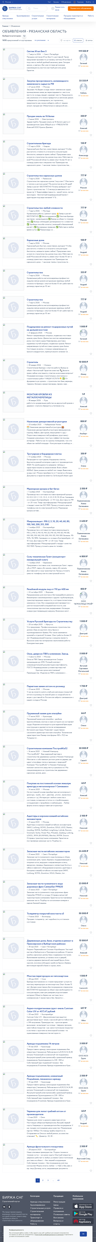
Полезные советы (61, 1214)
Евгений (83, 63)
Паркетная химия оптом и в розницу (46, 686)
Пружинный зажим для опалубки (44, 713)
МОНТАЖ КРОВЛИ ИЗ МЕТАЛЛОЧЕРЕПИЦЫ (39, 396)
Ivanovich (83, 988)
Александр (83, 155)
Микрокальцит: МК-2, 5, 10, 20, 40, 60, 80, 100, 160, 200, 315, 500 (48, 523)
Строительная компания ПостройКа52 (47, 748)
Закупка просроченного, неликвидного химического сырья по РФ (47, 83)
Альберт (83, 433)
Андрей (83, 252)
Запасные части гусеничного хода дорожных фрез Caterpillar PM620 (45, 885)
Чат (49, 2)
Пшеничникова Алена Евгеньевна (83, 504)
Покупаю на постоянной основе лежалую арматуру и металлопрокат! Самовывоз (49, 785)
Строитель (32, 362)
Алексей (83, 128)
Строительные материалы (52, 17)
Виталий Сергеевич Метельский (83, 669)
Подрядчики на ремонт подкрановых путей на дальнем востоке (50, 328)
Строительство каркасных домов (44, 175)
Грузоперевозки (23, 16)
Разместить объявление (80, 8)
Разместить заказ (60, 8)
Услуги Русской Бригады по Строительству (49, 621)
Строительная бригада (39, 143)
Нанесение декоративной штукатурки (47, 421)
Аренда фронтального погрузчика (45, 1146)
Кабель (83, 93)
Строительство (35, 272)
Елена (83, 466)
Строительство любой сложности (45, 208)
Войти (88, 2)
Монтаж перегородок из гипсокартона (47, 976)
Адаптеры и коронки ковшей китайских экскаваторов (47, 818)
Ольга (83, 925)
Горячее (80, 2)
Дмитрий (83, 633)
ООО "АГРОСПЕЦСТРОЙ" (83, 602)
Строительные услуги (38, 17)
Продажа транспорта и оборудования (73, 17)
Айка (83, 1020)
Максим (83, 187)
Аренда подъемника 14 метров (43, 1043)
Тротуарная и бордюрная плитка (44, 454)
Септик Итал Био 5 (37, 51)
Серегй (83, 760)
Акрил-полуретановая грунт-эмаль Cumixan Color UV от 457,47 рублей (50, 1010)
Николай (83, 828)
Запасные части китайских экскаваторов (48, 851)
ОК (83, 1234)
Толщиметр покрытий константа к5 (45, 913)
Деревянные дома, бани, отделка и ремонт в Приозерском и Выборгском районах (50, 942)
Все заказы (58, 1217)
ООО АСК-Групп (83, 1057)
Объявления (66, 2)
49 (58, 1180)
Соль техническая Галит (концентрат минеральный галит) (46, 558)
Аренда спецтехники (7, 17)
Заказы (56, 2)
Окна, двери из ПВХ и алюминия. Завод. (48, 653)
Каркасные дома (35, 240)
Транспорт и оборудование (37, 1219)
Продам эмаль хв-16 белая (40, 116)
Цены (56, 1205)
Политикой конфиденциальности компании (49, 1235)
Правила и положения (58, 1210)
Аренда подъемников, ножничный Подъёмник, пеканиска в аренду (45, 1078)
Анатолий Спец (83, 1158)
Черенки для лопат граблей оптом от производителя (46, 1113)
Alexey (83, 374)
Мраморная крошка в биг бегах (43, 489)
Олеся (83, 725)
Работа (91, 16)
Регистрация (59, 1201)
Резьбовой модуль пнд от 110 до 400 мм (48, 589)
